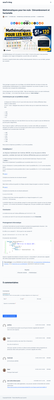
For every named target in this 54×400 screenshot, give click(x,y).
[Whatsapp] (22, 23)
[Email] (29, 23)
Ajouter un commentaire (10, 303)
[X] (24, 23)
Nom (5, 299)
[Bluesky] (37, 23)
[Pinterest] (17, 23)
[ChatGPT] (27, 23)
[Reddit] (40, 23)
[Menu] (50, 2)
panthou (9, 325)
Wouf (8, 338)
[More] (42, 23)
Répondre (49, 324)
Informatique (20, 16)
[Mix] (19, 23)
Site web (39, 299)
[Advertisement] (27, 73)
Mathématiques (27, 16)
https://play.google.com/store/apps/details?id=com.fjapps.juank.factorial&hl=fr (27, 387)
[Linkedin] (14, 23)
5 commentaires (40, 16)
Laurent (24, 397)
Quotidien (33, 16)
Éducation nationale (22, 272)
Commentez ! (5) (6, 293)
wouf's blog (7, 2)
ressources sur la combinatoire (19, 263)
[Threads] (35, 23)
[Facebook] (11, 23)
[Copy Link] (32, 23)
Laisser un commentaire (9, 316)
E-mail (22, 299)
